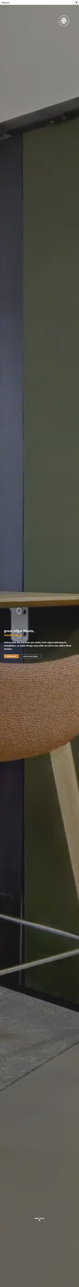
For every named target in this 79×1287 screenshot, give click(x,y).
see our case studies (30, 656)
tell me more (11, 656)
